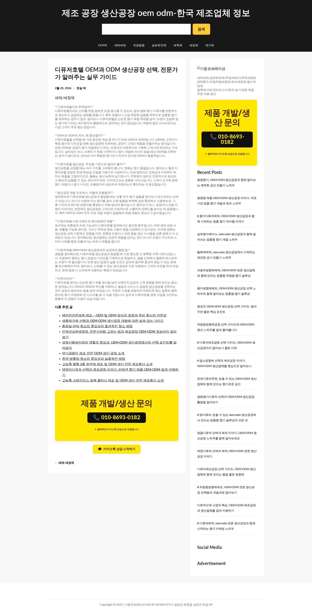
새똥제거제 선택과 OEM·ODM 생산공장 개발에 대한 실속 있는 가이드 (113, 321)
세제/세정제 (65, 98)
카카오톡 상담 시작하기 (119, 449)
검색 (201, 29)
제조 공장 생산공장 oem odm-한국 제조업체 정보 (156, 13)
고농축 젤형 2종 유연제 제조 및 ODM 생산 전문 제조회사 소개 (107, 364)
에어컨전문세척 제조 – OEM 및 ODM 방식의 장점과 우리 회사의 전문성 (114, 315)
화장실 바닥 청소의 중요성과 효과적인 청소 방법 (97, 326)
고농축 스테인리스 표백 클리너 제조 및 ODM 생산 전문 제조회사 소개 (113, 380)
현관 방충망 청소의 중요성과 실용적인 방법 (93, 359)
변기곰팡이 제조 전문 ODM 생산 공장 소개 (93, 353)
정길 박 (81, 88)
